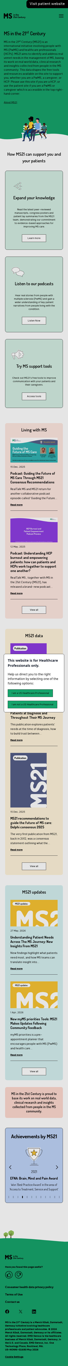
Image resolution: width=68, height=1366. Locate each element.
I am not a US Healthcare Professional (32, 704)
